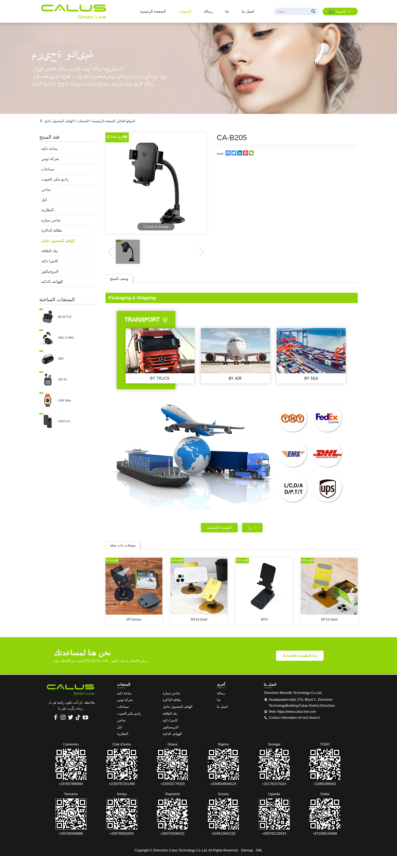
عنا (227, 11)
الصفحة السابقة (219, 528)
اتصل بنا (248, 11)
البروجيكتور (50, 271)
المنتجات (184, 11)
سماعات (47, 169)
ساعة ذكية (49, 149)
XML (259, 850)
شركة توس (50, 159)
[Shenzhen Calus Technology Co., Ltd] (73, 21)
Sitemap (247, 850)
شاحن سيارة (51, 220)
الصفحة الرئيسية (153, 11)
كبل (44, 200)
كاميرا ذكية (49, 261)
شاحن (46, 190)
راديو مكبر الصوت (55, 179)
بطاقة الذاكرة (51, 230)
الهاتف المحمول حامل (58, 121)
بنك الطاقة (49, 251)
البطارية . (48, 210)
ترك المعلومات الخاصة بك (299, 655)
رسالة (208, 11)
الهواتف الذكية (52, 281)
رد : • (252, 528)
